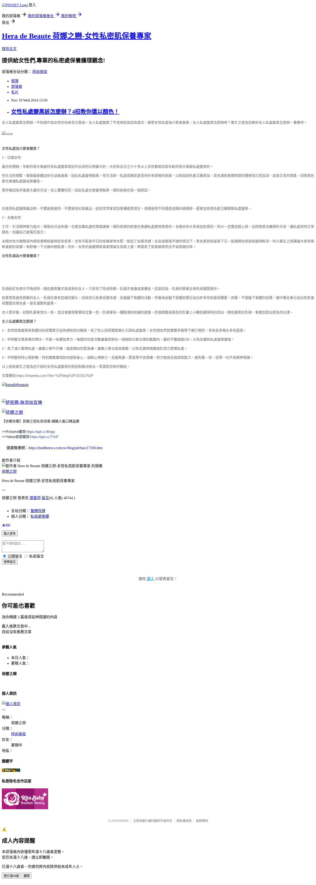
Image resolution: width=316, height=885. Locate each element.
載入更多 (10, 533)
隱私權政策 (184, 820)
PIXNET (123, 820)
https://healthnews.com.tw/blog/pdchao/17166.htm (65, 448)
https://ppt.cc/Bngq (41, 432)
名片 (15, 92)
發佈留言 (10, 562)
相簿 (15, 81)
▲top (6, 525)
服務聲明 (202, 820)
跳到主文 (9, 49)
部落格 (16, 87)
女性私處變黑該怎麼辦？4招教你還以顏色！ (65, 112)
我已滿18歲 (11, 876)
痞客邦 (35, 498)
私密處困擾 (40, 516)
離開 (27, 876)
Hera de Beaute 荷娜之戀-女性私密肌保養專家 (76, 36)
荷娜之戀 (9, 471)
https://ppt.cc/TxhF (44, 437)
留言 (45, 498)
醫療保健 (38, 511)
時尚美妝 (39, 72)
